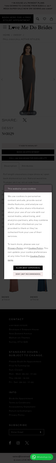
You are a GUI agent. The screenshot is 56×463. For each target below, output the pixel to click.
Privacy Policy (15, 248)
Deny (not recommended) (28, 274)
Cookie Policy (35, 248)
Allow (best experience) (28, 268)
